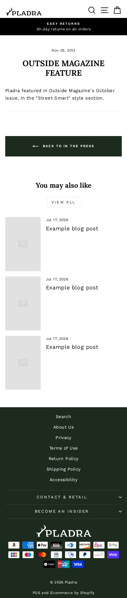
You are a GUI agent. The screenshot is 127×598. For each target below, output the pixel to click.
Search (63, 416)
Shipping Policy (64, 469)
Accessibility (63, 479)
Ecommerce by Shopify (72, 593)
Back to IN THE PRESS (67, 146)
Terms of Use (63, 448)
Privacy (63, 437)
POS (36, 593)
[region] (63, 26)
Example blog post (72, 228)
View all (63, 202)
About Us (63, 427)
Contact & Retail (62, 497)
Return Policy (64, 458)
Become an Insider (62, 511)
